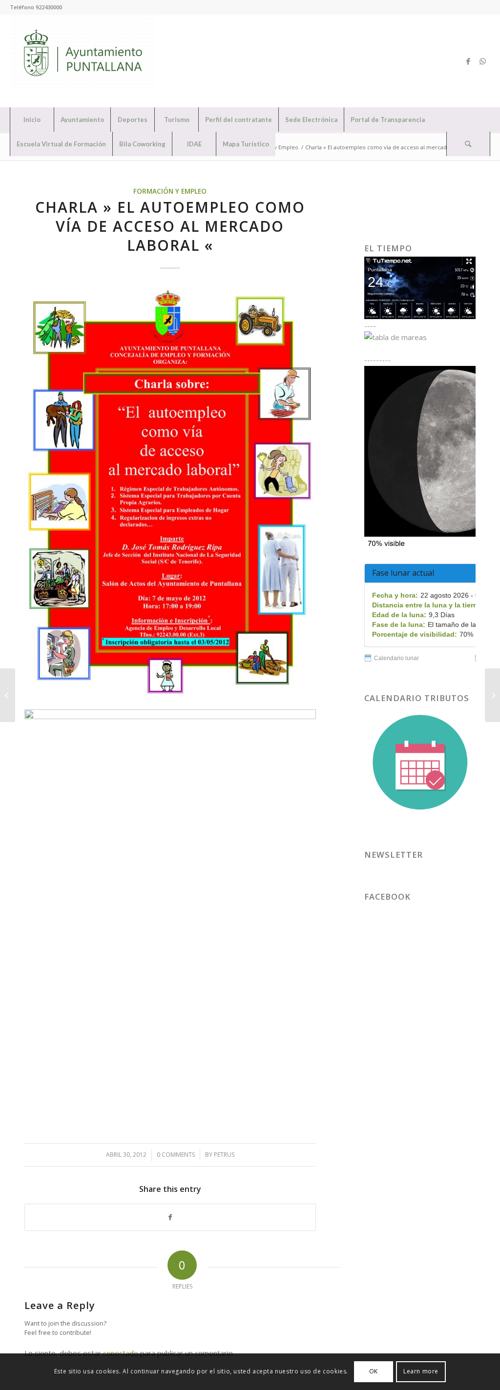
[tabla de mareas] (420, 337)
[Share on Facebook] (170, 1217)
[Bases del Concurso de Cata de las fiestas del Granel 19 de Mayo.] (492, 695)
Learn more (420, 1371)
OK (373, 1371)
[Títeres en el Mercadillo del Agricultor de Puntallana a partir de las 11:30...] (7, 695)
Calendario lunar (396, 658)
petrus (224, 1154)
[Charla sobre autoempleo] (170, 492)
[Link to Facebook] (468, 61)
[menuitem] (32, 119)
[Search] (468, 144)
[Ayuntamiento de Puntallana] (83, 61)
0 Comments (176, 1154)
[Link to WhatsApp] (483, 61)
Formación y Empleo (170, 191)
